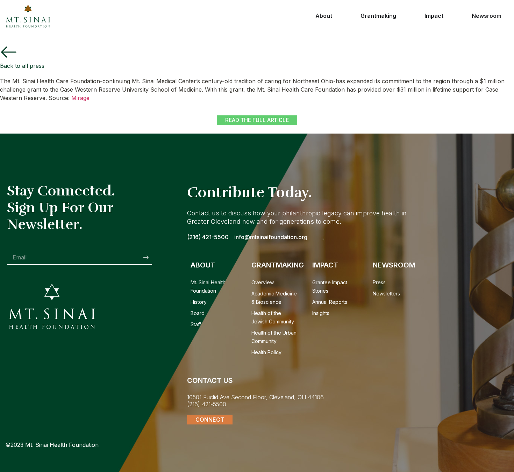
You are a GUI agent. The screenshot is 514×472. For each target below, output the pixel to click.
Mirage (80, 97)
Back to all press (22, 65)
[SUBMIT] (146, 257)
